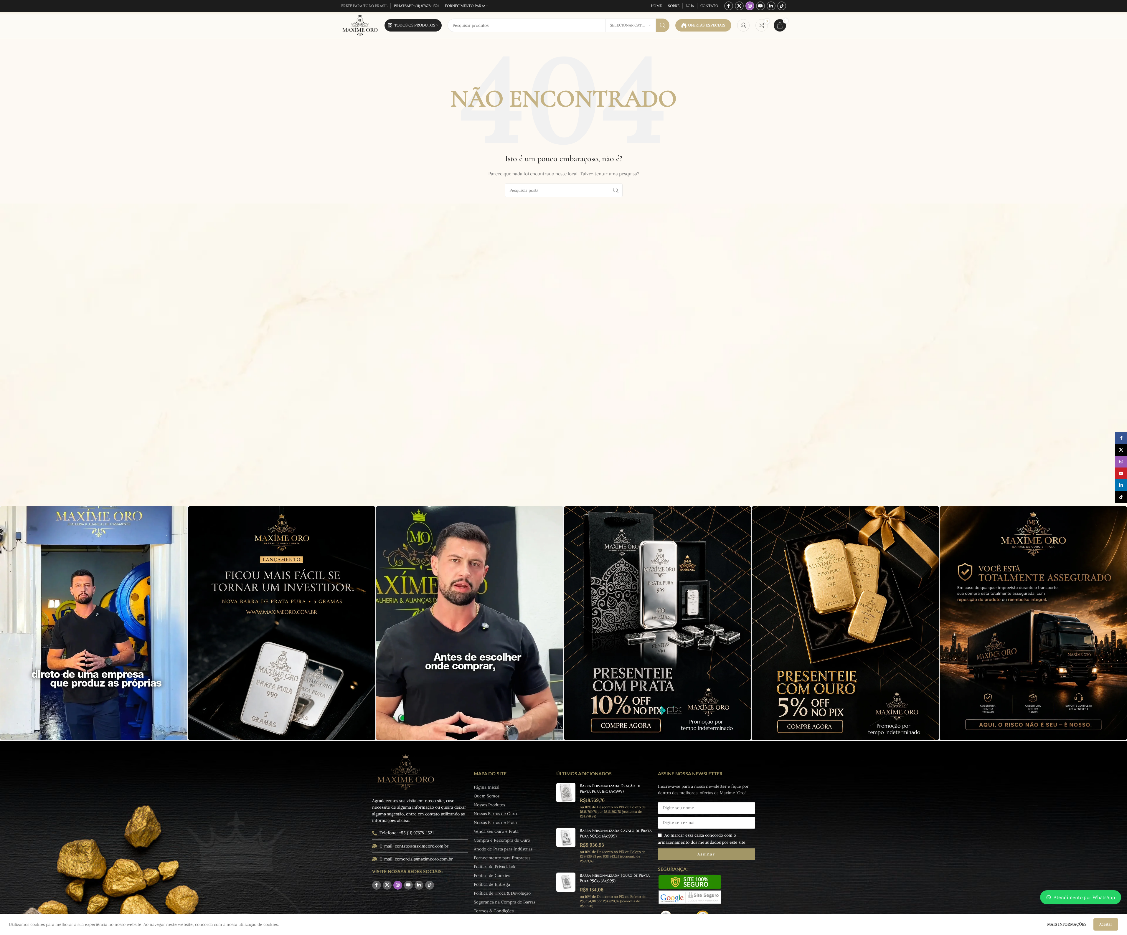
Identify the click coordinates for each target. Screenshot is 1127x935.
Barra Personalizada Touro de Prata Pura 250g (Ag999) (615, 878)
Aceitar (1105, 924)
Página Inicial (486, 787)
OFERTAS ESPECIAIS (706, 25)
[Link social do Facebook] (728, 5)
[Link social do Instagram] (749, 5)
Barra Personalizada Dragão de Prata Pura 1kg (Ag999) (610, 788)
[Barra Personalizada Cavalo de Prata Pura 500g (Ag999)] (565, 845)
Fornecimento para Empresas (502, 857)
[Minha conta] (743, 25)
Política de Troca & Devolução (502, 893)
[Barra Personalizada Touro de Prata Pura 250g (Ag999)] (565, 890)
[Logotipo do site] (360, 25)
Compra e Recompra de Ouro (502, 840)
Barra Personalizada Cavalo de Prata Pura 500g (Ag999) (616, 833)
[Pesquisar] (662, 25)
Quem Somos (486, 796)
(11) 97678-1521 (416, 6)
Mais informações (1067, 924)
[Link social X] (739, 5)
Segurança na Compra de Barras (504, 902)
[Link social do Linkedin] (771, 5)
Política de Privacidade (495, 866)
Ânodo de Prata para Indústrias (503, 849)
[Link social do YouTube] (760, 5)
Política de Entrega (492, 884)
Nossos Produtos (489, 804)
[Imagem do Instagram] (93, 623)
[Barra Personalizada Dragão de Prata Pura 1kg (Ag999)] (565, 801)
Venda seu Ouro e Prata (496, 831)
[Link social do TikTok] (781, 5)
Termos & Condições (494, 910)
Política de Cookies (492, 875)
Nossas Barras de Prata (495, 822)
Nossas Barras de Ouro (495, 813)
